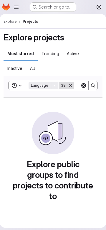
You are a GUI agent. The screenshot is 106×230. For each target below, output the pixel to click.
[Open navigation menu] (16, 7)
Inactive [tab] (14, 68)
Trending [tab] (50, 53)
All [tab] (32, 68)
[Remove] (70, 85)
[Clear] (83, 85)
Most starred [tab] (20, 53)
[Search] (93, 85)
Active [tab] (73, 53)
